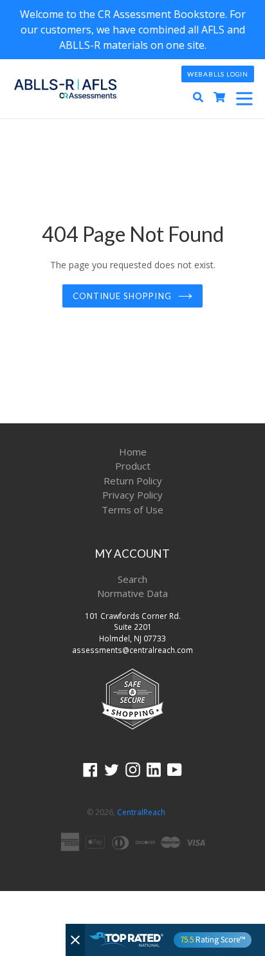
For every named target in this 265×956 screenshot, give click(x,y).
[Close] (75, 940)
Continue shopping (122, 296)
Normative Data (132, 593)
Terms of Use (132, 509)
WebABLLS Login (217, 74)
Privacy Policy (132, 494)
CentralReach (141, 812)
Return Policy (133, 480)
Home (133, 451)
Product (133, 465)
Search (132, 579)
